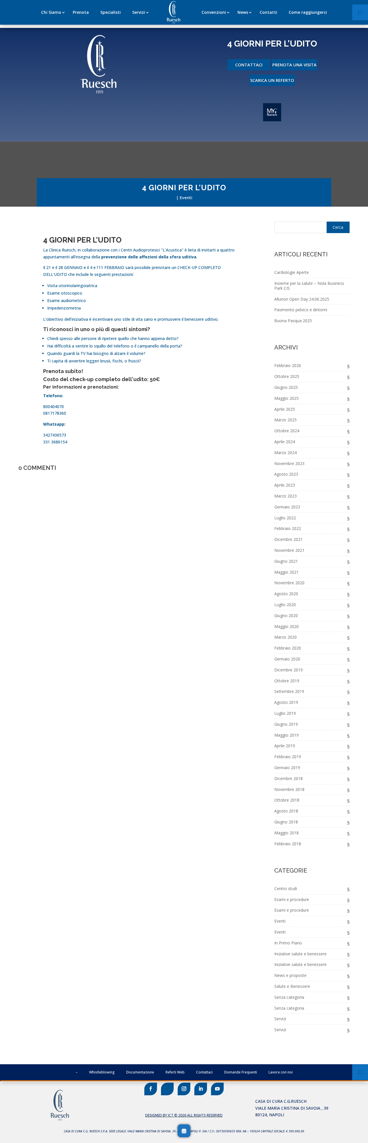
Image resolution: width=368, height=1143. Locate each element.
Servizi (138, 12)
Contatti (268, 12)
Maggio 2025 (286, 398)
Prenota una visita (294, 65)
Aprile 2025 (284, 409)
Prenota (81, 12)
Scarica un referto (272, 80)
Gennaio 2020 (287, 659)
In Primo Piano (288, 943)
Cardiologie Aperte (291, 272)
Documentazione (140, 1072)
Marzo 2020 (285, 637)
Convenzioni (214, 12)
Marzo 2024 (285, 452)
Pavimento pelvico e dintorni (300, 309)
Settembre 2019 (289, 691)
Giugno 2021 (286, 561)
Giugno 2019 (286, 724)
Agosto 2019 (286, 702)
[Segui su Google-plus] (167, 1089)
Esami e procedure (291, 899)
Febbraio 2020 (287, 648)
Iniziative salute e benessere (300, 953)
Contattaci (248, 65)
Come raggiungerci (308, 12)
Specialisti (110, 12)
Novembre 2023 (289, 463)
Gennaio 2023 (287, 507)
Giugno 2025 (286, 387)
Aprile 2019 (284, 745)
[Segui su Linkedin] (200, 1089)
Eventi (186, 197)
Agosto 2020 (286, 593)
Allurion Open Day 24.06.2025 (301, 299)
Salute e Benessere (292, 986)
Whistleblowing (102, 1072)
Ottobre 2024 (286, 430)
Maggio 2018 (286, 832)
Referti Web (175, 1072)
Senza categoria (289, 997)
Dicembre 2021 (288, 539)
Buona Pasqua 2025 (293, 320)
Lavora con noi (281, 1072)
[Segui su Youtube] (217, 1089)
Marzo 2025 (285, 419)
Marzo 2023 (285, 496)
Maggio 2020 (286, 626)
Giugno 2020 (286, 615)
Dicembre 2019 (288, 670)
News (242, 12)
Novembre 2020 (289, 582)
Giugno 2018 (286, 822)
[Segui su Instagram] (184, 1089)
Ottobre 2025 (286, 376)
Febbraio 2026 (287, 365)
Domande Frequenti (240, 1072)
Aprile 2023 (284, 485)
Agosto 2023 (286, 474)
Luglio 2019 (285, 713)
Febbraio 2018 (287, 843)
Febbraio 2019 (287, 756)
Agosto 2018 (286, 811)
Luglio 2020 (285, 604)
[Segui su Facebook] (150, 1089)
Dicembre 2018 (288, 778)
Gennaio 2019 (287, 767)
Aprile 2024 (284, 441)
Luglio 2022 (285, 517)
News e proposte (290, 975)
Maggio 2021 (286, 572)
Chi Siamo (51, 12)
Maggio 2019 (286, 735)
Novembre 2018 (289, 789)
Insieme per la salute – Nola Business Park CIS (309, 286)
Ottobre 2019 (286, 680)
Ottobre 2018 (286, 800)
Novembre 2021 (289, 550)
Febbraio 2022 (287, 528)
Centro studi (285, 888)
